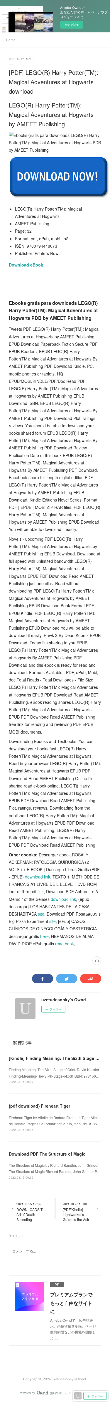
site (41, 914)
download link (37, 877)
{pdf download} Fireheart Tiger (39, 1106)
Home (11, 39)
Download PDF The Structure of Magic (47, 1154)
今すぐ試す (71, 25)
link (41, 891)
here (44, 936)
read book (64, 944)
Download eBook (26, 265)
